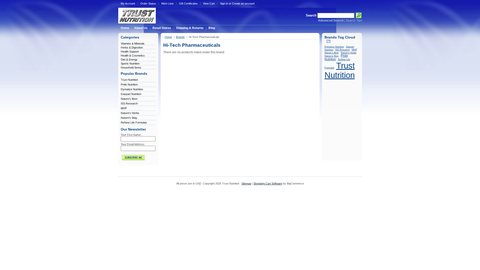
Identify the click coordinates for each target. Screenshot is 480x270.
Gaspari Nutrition (131, 94)
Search (311, 15)
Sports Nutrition (130, 63)
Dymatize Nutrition (132, 89)
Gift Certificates (188, 3)
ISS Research (129, 103)
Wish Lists (167, 3)
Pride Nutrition (129, 84)
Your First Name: (131, 134)
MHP (124, 108)
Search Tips (354, 20)
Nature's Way (129, 117)
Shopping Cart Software (268, 183)
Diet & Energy (129, 59)
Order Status (148, 3)
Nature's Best (129, 98)
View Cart (209, 3)
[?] (328, 41)
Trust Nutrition (129, 79)
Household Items (131, 67)
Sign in (224, 3)
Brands (180, 37)
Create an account (243, 3)
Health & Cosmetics (133, 55)
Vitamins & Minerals (132, 43)
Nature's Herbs (130, 113)
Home (168, 37)
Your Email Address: (133, 144)
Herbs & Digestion (132, 47)
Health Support (130, 51)
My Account (128, 3)
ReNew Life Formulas (134, 122)
